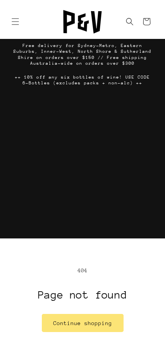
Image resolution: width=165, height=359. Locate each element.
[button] (15, 21)
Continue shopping (82, 323)
